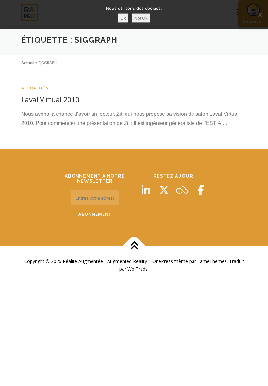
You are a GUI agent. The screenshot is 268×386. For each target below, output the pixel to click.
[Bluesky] (182, 190)
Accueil (27, 63)
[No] (260, 14)
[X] (164, 190)
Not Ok (141, 18)
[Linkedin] (146, 190)
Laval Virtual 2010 (50, 99)
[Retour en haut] (134, 245)
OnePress (162, 261)
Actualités (34, 87)
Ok (123, 18)
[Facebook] (201, 190)
